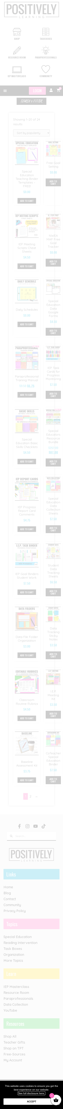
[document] (31, 554)
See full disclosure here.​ (31, 1093)
